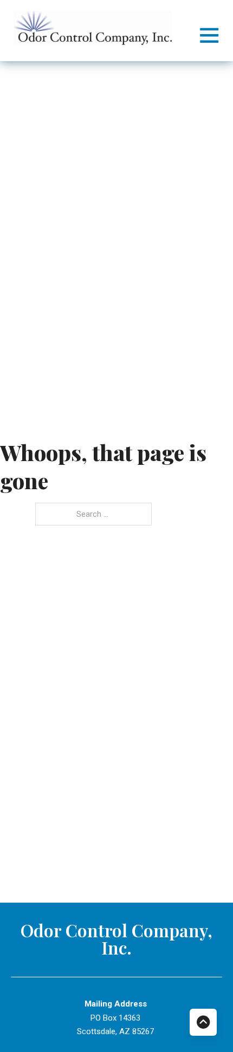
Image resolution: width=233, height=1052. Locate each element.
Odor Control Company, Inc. (116, 939)
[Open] (209, 34)
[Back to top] (203, 1022)
